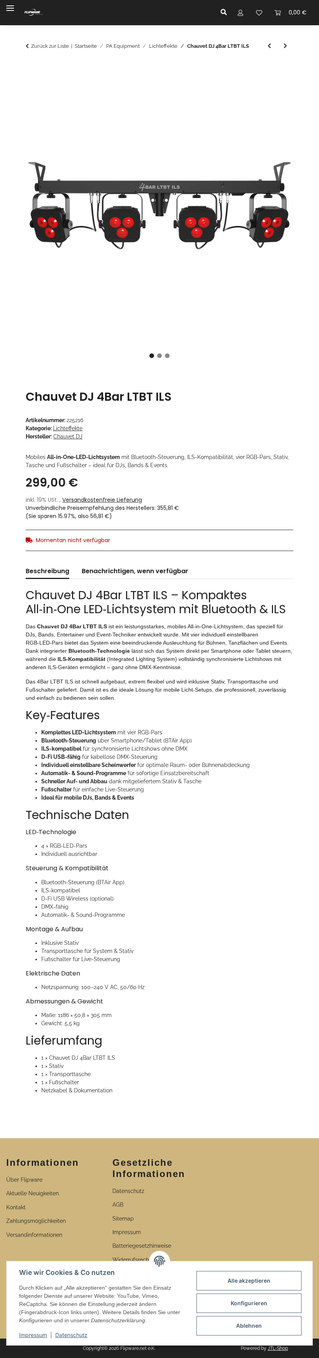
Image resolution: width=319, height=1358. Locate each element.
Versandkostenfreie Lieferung (102, 500)
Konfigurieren (249, 1303)
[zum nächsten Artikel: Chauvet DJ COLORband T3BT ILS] (285, 46)
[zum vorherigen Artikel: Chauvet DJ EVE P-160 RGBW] (269, 46)
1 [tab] (151, 355)
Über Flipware (24, 1180)
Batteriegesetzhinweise (141, 1246)
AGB (117, 1205)
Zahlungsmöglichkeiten (36, 1221)
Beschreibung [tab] (47, 571)
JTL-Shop (278, 1348)
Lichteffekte (67, 428)
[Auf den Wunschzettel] (277, 87)
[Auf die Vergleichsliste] (256, 87)
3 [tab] (167, 355)
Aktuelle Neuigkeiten (32, 1193)
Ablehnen (249, 1325)
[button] (226, 12)
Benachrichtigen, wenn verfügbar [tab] (135, 571)
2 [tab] (159, 355)
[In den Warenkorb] (32, 68)
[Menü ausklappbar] (10, 5)
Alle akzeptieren (249, 1280)
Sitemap (123, 1218)
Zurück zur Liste (50, 46)
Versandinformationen (34, 1235)
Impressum (33, 1335)
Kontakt (16, 1207)
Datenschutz (71, 1335)
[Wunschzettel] (259, 12)
